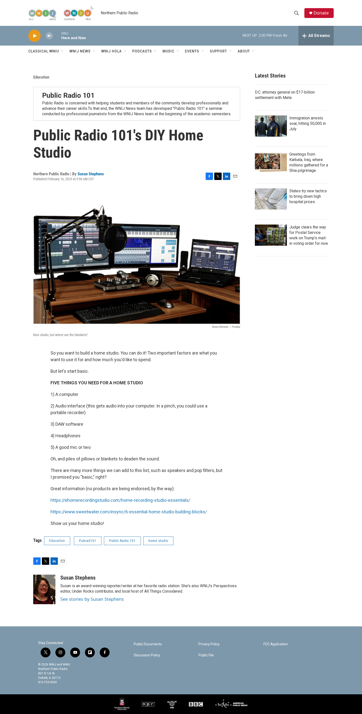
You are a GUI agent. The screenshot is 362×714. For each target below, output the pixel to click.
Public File (206, 655)
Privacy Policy (209, 644)
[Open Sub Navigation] (63, 51)
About (244, 51)
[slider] (57, 35)
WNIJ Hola (111, 51)
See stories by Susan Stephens (92, 599)
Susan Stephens (91, 173)
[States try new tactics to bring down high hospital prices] (271, 199)
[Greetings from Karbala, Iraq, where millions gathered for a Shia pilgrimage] (271, 162)
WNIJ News (80, 51)
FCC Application (275, 644)
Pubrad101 (87, 541)
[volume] (49, 35)
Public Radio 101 (68, 95)
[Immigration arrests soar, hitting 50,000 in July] (271, 126)
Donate (321, 13)
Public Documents (148, 644)
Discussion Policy (147, 655)
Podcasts (142, 51)
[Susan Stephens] (44, 589)
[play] (34, 36)
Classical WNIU (43, 51)
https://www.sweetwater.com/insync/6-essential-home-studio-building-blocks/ (128, 511)
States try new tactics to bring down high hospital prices (308, 196)
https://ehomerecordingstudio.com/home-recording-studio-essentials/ (120, 500)
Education (41, 77)
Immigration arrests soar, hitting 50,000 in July (307, 123)
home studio (158, 541)
